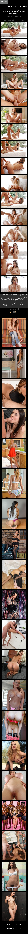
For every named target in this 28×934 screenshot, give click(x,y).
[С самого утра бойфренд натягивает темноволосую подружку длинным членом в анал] (14, 635)
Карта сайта (10, 928)
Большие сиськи (14, 309)
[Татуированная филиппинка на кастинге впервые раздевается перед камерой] (14, 514)
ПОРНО (19, 928)
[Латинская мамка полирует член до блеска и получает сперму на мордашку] (14, 393)
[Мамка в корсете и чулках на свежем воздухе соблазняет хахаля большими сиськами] (14, 755)
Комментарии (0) (5, 314)
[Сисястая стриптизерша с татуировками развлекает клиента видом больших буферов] (14, 604)
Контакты (18, 924)
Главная (4, 2)
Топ (16, 6)
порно (10, 6)
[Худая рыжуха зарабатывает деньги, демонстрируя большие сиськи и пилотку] (14, 333)
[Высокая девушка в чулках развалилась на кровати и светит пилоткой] (14, 574)
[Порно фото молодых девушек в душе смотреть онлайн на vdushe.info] (14, 906)
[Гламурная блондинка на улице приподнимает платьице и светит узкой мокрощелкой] (14, 454)
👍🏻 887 (11, 312)
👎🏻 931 (16, 312)
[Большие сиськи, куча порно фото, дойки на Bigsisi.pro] (14, 785)
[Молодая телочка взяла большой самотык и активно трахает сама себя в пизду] (14, 484)
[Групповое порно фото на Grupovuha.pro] (14, 816)
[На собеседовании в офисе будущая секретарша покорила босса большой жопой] (14, 665)
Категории (23, 6)
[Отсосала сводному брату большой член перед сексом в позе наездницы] (14, 423)
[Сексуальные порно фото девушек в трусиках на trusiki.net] (14, 876)
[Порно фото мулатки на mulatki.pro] (14, 846)
